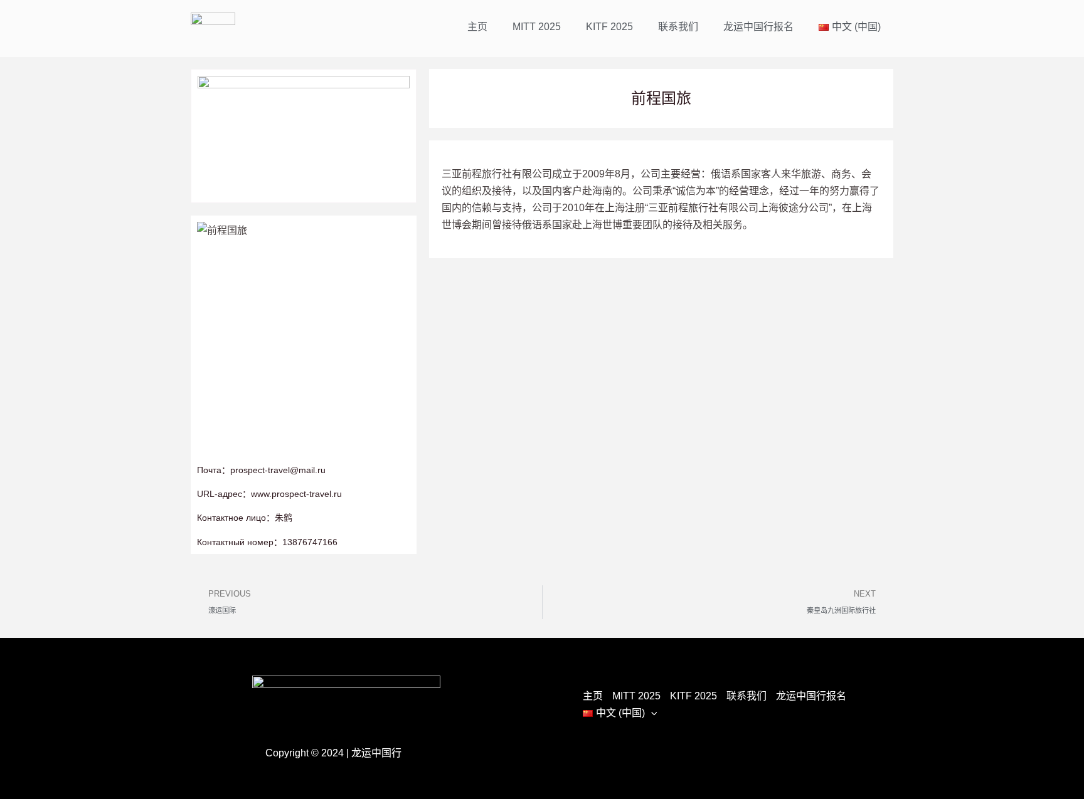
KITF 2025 (609, 26)
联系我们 (678, 26)
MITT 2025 (537, 26)
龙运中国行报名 (758, 26)
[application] (651, 712)
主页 (477, 26)
